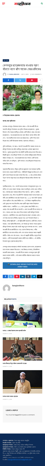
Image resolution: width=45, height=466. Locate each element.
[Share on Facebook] (8, 80)
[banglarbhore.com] (22, 3)
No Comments (37, 74)
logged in (18, 415)
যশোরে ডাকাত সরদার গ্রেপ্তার (10, 396)
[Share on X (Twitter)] (20, 80)
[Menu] (3, 3)
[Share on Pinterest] (32, 80)
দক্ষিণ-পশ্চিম (6, 60)
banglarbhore (14, 74)
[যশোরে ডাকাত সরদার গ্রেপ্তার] (22, 381)
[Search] (42, 3)
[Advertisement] (22, 33)
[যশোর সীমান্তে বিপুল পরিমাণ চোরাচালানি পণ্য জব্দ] (22, 349)
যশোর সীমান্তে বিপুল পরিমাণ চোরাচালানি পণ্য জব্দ (15, 363)
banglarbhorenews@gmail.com (20, 459)
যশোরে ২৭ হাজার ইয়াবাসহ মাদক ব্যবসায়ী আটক (14, 330)
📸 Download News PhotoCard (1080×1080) (22, 265)
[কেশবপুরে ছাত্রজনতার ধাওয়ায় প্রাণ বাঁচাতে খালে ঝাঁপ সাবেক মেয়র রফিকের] (22, 98)
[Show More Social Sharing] (40, 80)
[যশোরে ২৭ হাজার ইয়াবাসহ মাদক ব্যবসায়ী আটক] (22, 316)
